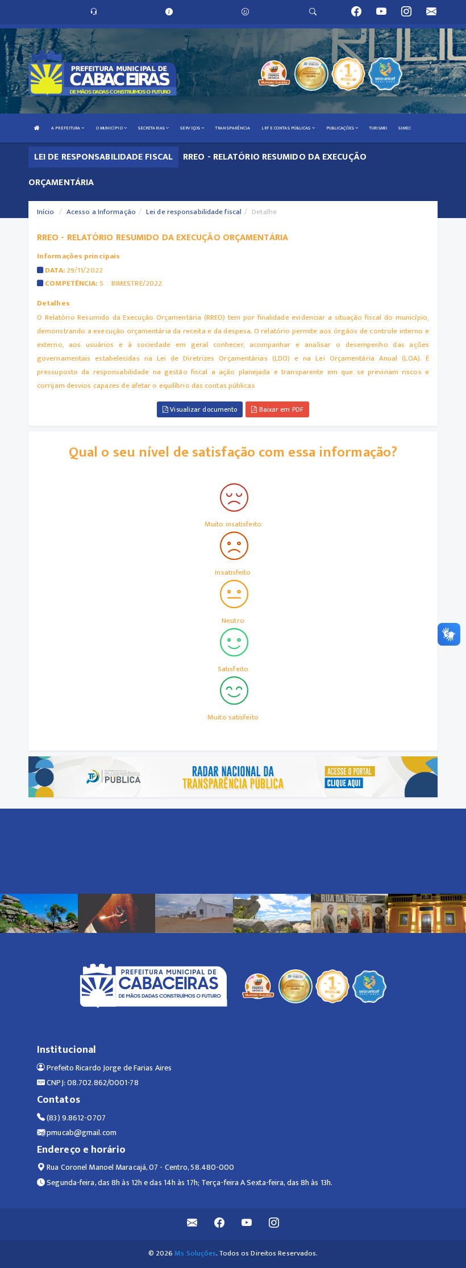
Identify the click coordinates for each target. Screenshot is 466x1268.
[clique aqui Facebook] (220, 1224)
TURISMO (378, 128)
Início (46, 212)
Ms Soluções (195, 1253)
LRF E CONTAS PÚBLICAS (286, 128)
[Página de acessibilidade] (245, 12)
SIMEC (404, 128)
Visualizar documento (202, 409)
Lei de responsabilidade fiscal (194, 212)
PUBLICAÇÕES (340, 128)
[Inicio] (36, 128)
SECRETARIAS (152, 128)
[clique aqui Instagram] (274, 1224)
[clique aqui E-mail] (192, 1224)
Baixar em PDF (280, 409)
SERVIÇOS (190, 128)
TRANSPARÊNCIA (232, 128)
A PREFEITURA (66, 128)
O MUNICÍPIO (110, 128)
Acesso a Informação (101, 212)
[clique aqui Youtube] (247, 1224)
